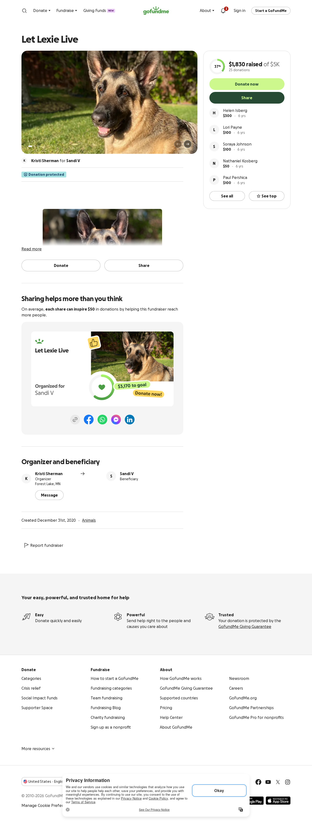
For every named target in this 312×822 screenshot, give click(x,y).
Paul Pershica (235, 177)
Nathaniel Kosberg (240, 161)
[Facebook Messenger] (116, 419)
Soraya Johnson (237, 144)
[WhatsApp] (102, 419)
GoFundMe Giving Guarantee (244, 626)
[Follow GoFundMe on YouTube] (268, 782)
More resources (35, 748)
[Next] (188, 144)
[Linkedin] (130, 419)
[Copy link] (75, 419)
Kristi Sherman (49, 473)
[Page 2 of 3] (35, 146)
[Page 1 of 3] (30, 146)
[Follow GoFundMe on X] (278, 782)
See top (269, 196)
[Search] (24, 11)
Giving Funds (98, 10)
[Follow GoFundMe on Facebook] (258, 782)
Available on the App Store (278, 800)
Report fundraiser (46, 545)
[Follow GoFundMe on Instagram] (287, 782)
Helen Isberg (235, 110)
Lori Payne (232, 127)
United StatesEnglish (46, 781)
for (55, 160)
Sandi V (127, 473)
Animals (89, 520)
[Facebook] (89, 419)
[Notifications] (223, 11)
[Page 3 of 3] (38, 146)
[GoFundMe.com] (156, 10)
